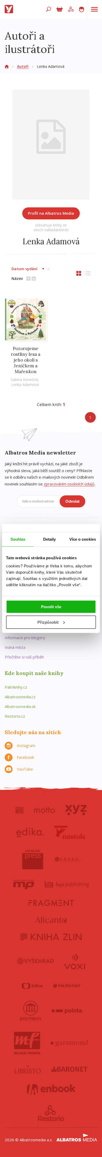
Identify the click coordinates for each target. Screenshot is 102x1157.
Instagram (26, 745)
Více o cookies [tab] (82, 539)
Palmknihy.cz (16, 687)
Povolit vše (51, 607)
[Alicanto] (51, 919)
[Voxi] (74, 961)
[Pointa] (66, 1011)
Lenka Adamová (25, 384)
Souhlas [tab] (18, 539)
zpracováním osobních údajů (69, 483)
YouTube (25, 769)
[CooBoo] (19, 810)
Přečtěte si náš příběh (24, 657)
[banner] (10, 9)
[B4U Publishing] (66, 884)
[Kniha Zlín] (51, 936)
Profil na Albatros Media (51, 213)
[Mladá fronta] (27, 1043)
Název (17, 278)
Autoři (23, 66)
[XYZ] (76, 810)
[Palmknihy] (67, 986)
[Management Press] (23, 884)
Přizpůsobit (48, 622)
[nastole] (70, 832)
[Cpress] (66, 859)
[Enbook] (51, 1089)
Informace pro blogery (25, 637)
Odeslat (72, 501)
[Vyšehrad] (35, 961)
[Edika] (30, 832)
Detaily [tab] (49, 539)
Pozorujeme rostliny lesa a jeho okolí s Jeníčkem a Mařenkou (25, 360)
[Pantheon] (30, 1011)
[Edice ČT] (32, 986)
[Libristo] (27, 1069)
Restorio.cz (15, 716)
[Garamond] (69, 1043)
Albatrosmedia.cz (20, 696)
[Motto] (44, 810)
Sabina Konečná (24, 379)
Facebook (25, 757)
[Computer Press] (32, 859)
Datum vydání (24, 268)
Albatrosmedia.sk (20, 706)
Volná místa (15, 647)
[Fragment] (51, 902)
